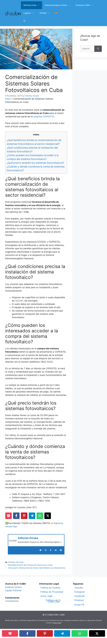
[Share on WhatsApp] (40, 515)
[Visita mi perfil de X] (40, 550)
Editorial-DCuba (28, 538)
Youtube (78, 587)
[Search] (98, 49)
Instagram (79, 592)
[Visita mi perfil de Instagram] (45, 550)
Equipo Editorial (13, 590)
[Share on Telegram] (32, 515)
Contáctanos (12, 601)
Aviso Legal (46, 596)
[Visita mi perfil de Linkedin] (55, 550)
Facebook (79, 596)
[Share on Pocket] (8, 515)
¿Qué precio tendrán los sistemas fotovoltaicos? (35, 162)
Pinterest (79, 600)
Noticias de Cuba (15, 562)
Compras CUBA (83, 5)
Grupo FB (79, 604)
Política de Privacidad (51, 592)
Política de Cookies (50, 587)
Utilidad (42, 13)
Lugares (27, 13)
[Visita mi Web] (61, 550)
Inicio (8, 98)
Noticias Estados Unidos (56, 5)
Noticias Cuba (29, 5)
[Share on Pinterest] (24, 515)
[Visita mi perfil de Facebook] (50, 550)
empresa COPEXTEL (44, 116)
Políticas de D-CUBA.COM (53, 601)
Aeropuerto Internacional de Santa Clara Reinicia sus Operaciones (36, 568)
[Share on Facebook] (16, 515)
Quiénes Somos (13, 587)
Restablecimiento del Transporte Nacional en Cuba (30, 565)
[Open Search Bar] (24, 21)
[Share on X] (47, 515)
